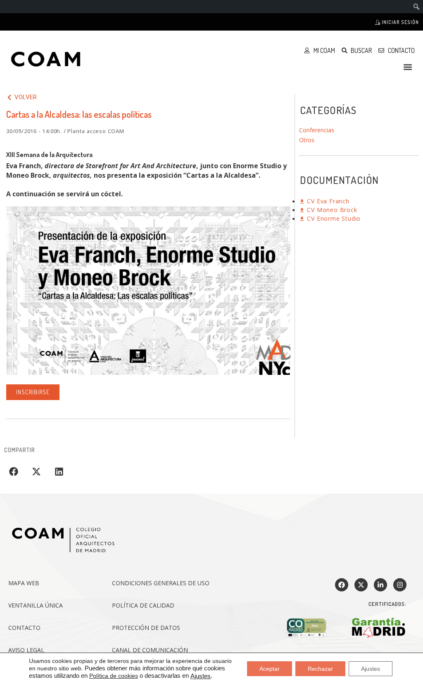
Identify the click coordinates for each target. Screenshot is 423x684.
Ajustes (200, 676)
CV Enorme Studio (333, 218)
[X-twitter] (361, 584)
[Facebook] (341, 584)
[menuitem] (416, 6)
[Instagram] (399, 584)
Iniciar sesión (399, 22)
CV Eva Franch (327, 201)
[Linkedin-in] (380, 584)
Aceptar (269, 668)
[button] (408, 67)
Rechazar (320, 668)
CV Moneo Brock (331, 210)
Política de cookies (113, 675)
